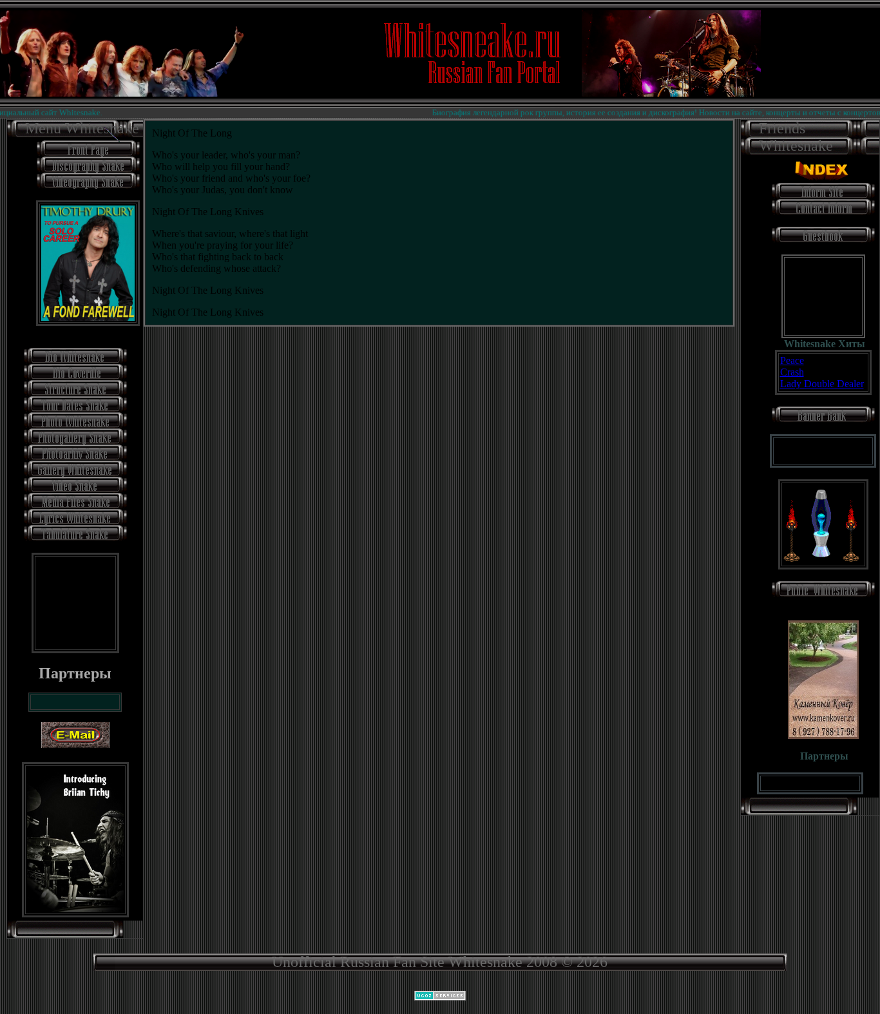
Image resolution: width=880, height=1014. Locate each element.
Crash (792, 372)
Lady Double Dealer (822, 383)
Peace (792, 360)
